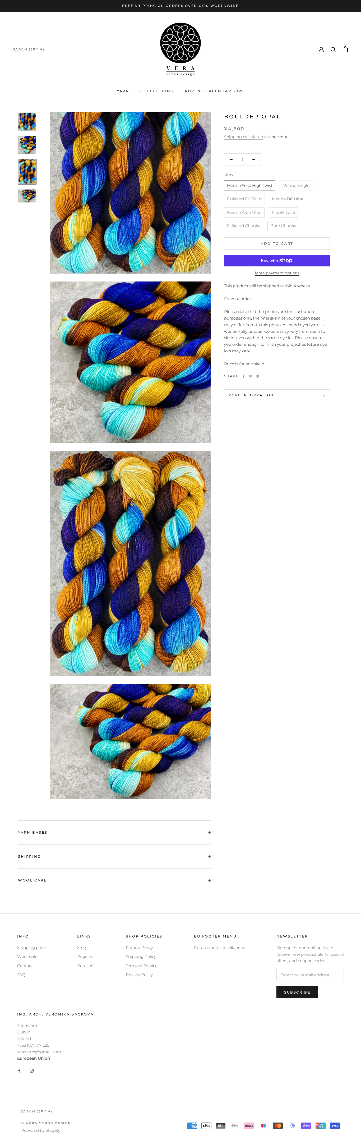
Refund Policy (139, 947)
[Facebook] (243, 376)
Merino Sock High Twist (249, 185)
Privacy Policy (139, 974)
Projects (85, 956)
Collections (156, 91)
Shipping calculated (243, 136)
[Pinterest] (257, 376)
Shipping (29, 856)
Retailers (85, 965)
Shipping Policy (141, 956)
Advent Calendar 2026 (214, 91)
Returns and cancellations (219, 947)
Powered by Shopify (40, 1130)
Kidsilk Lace (283, 212)
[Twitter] (250, 376)
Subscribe (297, 992)
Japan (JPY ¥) (28, 49)
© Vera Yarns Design (46, 1123)
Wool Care (32, 880)
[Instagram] (32, 1070)
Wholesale (27, 956)
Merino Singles (297, 185)
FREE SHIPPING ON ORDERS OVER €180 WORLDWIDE (180, 6)
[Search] (333, 49)
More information (251, 395)
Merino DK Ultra (287, 198)
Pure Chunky (283, 225)
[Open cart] (345, 49)
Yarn (123, 91)
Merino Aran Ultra (244, 212)
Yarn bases (33, 832)
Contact (25, 965)
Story (82, 947)
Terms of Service (142, 965)
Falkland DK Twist (244, 198)
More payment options (277, 272)
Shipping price (31, 947)
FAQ (21, 974)
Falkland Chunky (243, 225)
